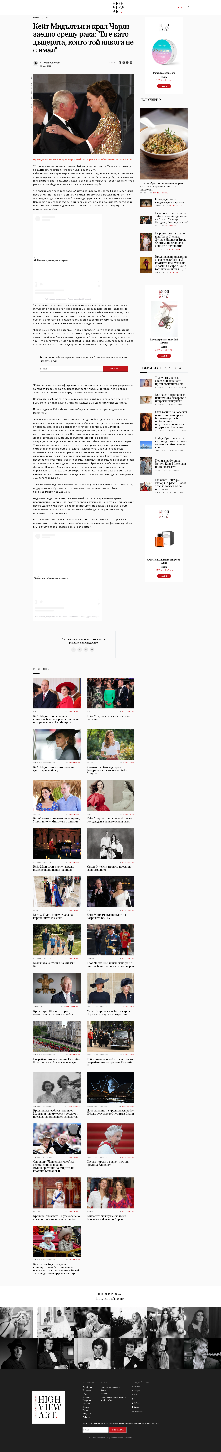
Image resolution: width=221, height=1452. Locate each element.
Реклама (104, 1394)
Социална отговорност (44, 763)
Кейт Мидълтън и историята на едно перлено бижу (53, 769)
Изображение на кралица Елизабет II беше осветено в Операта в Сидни (110, 1112)
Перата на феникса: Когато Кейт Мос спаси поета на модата (170, 464)
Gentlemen (92, 959)
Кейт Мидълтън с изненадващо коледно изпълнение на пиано (53, 868)
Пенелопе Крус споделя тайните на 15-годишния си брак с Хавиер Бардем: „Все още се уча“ (171, 218)
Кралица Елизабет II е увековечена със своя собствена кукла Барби (56, 1217)
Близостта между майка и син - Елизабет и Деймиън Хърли (107, 1217)
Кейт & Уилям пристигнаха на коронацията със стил (53, 916)
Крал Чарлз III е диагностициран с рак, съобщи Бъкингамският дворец (110, 964)
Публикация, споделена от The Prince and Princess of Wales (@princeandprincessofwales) (72, 617)
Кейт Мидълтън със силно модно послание (108, 717)
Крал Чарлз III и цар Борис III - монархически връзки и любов (53, 1013)
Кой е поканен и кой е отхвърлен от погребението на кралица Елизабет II (110, 1062)
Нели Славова (52, 62)
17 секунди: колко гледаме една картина (169, 201)
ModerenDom (107, 1400)
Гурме (143, 193)
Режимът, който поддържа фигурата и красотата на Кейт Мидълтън (107, 770)
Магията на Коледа (42, 862)
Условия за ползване (110, 1387)
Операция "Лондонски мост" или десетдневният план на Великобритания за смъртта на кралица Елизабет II (54, 1166)
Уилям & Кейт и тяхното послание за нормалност (109, 868)
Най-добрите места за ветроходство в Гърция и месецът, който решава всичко (171, 443)
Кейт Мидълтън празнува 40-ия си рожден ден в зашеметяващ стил (109, 820)
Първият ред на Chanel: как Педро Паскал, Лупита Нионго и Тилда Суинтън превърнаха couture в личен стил (170, 240)
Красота (90, 763)
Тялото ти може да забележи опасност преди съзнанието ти (169, 381)
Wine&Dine (87, 1387)
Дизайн (36, 1212)
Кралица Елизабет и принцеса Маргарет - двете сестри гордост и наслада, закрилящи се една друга (55, 1114)
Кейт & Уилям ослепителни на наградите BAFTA (106, 916)
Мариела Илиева (160, 193)
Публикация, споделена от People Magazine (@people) (68, 299)
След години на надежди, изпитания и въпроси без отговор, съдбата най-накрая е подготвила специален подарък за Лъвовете (171, 419)
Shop (179, 7)
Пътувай (86, 1414)
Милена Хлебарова (72, 1007)
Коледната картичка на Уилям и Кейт (54, 964)
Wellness (159, 387)
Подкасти (86, 1390)
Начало (36, 18)
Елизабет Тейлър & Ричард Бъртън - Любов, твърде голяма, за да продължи (171, 484)
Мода (89, 712)
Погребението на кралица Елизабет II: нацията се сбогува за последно (56, 1061)
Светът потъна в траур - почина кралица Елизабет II (108, 1163)
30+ (46, 18)
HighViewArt (75, 763)
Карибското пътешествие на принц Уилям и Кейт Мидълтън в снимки (56, 820)
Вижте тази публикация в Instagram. (51, 261)
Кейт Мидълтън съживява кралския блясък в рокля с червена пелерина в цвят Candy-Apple (56, 719)
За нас (103, 1390)
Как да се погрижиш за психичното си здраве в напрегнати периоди (170, 398)
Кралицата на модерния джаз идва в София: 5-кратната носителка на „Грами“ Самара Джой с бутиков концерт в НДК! (171, 263)
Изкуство (37, 1007)
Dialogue (86, 1397)
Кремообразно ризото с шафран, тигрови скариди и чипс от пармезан (161, 186)
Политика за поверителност (114, 1397)
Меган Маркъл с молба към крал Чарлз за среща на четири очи (108, 1013)
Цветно (36, 814)
